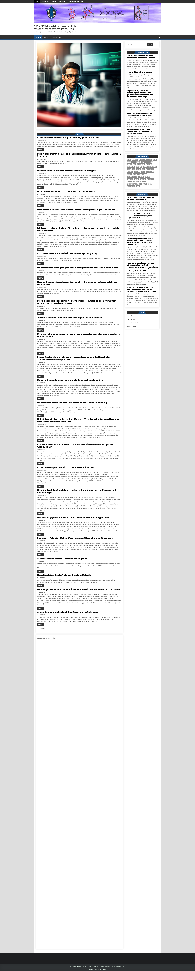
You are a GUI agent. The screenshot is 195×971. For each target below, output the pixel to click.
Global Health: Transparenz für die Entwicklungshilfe (62, 558)
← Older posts (41, 628)
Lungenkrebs (150, 172)
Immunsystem (149, 169)
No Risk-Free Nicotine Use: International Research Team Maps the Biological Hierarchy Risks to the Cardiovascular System (78, 420)
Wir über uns (62, 1)
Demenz (151, 162)
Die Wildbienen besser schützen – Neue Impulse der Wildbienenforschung (72, 402)
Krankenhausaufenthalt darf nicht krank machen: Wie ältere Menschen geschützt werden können (76, 445)
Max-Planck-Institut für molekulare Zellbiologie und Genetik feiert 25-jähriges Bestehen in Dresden (79, 155)
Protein (137, 179)
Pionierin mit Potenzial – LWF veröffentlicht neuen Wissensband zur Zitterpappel (75, 538)
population (130, 179)
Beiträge (46, 37)
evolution (149, 164)
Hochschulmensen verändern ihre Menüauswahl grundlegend (66, 170)
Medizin (135, 174)
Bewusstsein (142, 160)
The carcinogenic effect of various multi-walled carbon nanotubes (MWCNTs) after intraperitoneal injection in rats (140, 241)
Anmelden (130, 316)
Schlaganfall (134, 181)
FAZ (141, 167)
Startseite (38, 37)
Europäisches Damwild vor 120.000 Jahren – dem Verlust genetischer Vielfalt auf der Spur (140, 131)
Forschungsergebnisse (150, 167)
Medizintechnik (143, 174)
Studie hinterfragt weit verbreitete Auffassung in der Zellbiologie (67, 612)
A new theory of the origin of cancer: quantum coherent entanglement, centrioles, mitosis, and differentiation (141, 289)
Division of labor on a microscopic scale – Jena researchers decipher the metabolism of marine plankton (78, 335)
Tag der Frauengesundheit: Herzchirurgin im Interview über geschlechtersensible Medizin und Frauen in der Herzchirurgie (140, 94)
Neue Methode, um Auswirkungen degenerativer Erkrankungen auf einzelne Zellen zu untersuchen (77, 283)
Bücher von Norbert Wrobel (46, 638)
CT (146, 162)
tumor (150, 184)
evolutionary (130, 167)
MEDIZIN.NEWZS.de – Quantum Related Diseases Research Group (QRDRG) (56, 27)
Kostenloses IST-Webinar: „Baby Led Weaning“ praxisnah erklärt (68, 137)
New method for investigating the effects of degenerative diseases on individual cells (77, 267)
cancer (129, 162)
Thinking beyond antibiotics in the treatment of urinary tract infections (141, 57)
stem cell (142, 181)
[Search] (159, 37)
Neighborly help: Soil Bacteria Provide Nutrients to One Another (67, 191)
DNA (134, 164)
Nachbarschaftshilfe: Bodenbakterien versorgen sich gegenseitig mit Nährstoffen (76, 209)
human (138, 169)
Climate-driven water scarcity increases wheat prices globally (67, 253)
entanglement (141, 164)
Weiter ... (40, 150)
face (137, 167)
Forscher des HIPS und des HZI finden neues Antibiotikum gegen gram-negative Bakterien (140, 216)
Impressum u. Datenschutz (76, 1)
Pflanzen (147, 177)
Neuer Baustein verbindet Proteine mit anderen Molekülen (64, 575)
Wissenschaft (45, 1)
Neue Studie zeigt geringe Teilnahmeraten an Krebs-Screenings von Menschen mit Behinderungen (76, 491)
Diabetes (129, 164)
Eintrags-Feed (131, 319)
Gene (134, 169)
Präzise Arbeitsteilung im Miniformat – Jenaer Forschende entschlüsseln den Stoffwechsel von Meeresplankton (73, 358)
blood (149, 160)
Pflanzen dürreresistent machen (139, 72)
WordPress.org (131, 326)
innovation (130, 172)
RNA (128, 181)
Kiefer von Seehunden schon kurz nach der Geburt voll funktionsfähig (70, 380)
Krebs (143, 172)
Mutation (141, 177)
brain (154, 160)
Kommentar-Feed (132, 323)
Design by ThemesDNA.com (97, 969)
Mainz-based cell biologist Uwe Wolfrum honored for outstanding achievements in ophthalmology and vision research (76, 302)
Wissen (54, 1)
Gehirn (129, 169)
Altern (129, 160)
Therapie (144, 184)
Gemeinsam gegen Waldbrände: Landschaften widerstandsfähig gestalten (73, 517)
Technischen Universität (133, 184)
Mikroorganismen (132, 177)
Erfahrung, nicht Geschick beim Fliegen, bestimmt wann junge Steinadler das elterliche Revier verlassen (78, 229)
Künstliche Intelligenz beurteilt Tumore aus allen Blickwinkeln (66, 467)
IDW (143, 169)
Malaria (129, 174)
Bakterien (135, 160)
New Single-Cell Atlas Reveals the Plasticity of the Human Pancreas (139, 114)
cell (143, 162)
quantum (143, 179)
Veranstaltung (131, 186)
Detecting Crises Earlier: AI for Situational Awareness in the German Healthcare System (78, 589)
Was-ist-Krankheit (57, 37)
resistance (150, 179)
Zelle (138, 186)
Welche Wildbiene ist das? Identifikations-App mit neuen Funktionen (69, 317)
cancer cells (136, 162)
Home (37, 1)
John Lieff (137, 172)
